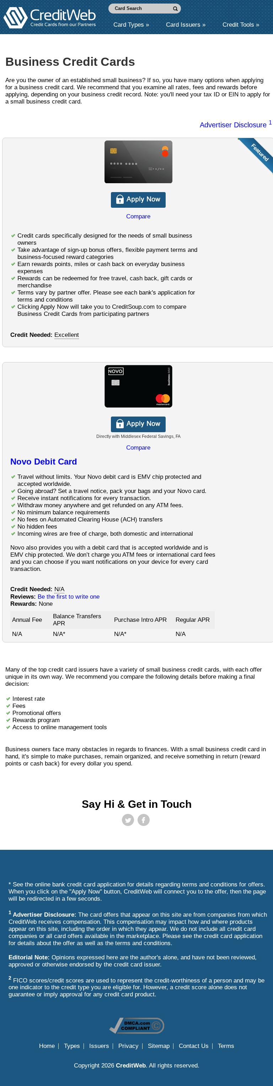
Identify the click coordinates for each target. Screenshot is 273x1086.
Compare (138, 216)
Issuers (99, 1046)
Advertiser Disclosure (236, 125)
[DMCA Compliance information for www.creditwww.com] (136, 1031)
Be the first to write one (69, 596)
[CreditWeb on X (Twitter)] (128, 820)
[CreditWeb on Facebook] (144, 820)
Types (72, 1046)
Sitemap (159, 1046)
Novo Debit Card (43, 461)
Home (47, 1046)
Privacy (128, 1046)
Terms (226, 1046)
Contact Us (194, 1046)
